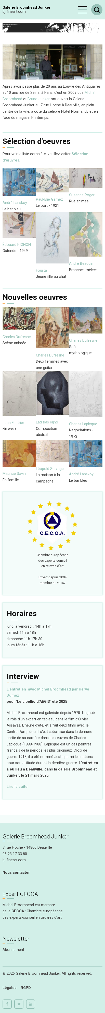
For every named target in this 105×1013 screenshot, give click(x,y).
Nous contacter (16, 872)
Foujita (41, 270)
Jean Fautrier (13, 423)
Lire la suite (17, 787)
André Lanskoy (15, 203)
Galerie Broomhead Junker (26, 7)
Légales (10, 988)
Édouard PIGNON (17, 245)
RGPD (26, 988)
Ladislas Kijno (47, 422)
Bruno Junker (39, 99)
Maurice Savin (14, 473)
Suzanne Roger (82, 195)
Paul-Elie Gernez (49, 199)
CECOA (17, 911)
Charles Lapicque (83, 424)
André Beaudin (81, 263)
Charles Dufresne (17, 337)
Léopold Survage (50, 469)
